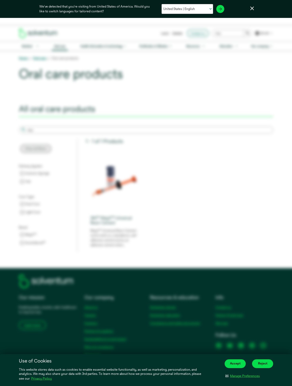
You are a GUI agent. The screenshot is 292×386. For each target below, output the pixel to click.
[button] (243, 376)
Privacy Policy (41, 378)
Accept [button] (235, 363)
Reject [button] (262, 363)
